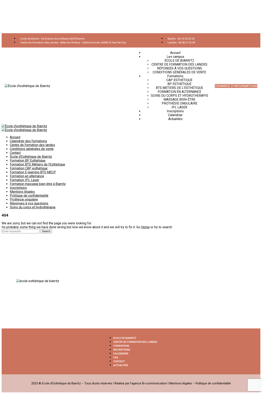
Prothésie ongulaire (24, 199)
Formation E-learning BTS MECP (33, 172)
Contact (15, 153)
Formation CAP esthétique (28, 168)
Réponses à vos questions (29, 203)
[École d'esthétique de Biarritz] (24, 126)
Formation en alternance (27, 176)
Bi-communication (154, 383)
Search (46, 231)
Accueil (15, 137)
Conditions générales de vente (32, 149)
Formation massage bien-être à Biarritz (38, 184)
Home (145, 227)
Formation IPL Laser (24, 180)
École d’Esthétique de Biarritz (31, 157)
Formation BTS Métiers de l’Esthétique (37, 164)
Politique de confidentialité (29, 196)
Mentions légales (22, 192)
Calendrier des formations (28, 141)
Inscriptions (18, 188)
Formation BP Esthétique (27, 160)
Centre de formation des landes (32, 145)
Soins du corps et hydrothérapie (32, 207)
